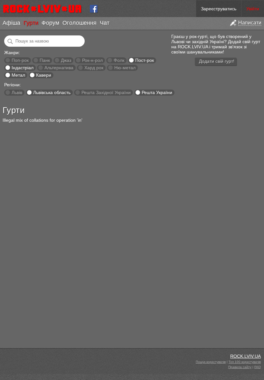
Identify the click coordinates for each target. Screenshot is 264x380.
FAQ (257, 367)
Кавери (43, 75)
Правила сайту (239, 367)
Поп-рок (20, 60)
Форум (50, 23)
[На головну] (45, 8)
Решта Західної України (106, 92)
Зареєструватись (218, 8)
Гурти (31, 23)
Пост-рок (144, 60)
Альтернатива (58, 67)
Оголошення (79, 23)
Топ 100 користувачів (245, 362)
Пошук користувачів (211, 362)
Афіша (11, 23)
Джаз (66, 60)
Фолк (119, 60)
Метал (18, 75)
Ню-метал (125, 67)
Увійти (252, 8)
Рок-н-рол (92, 60)
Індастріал (22, 67)
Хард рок (93, 67)
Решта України (157, 92)
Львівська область (52, 92)
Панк (45, 60)
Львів (17, 92)
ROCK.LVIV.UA (245, 356)
